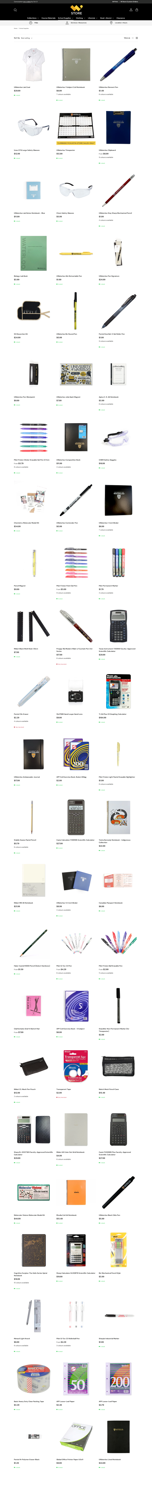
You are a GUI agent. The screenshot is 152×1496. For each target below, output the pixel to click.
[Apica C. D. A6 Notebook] (118, 374)
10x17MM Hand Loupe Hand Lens (69, 714)
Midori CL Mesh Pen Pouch (25, 1089)
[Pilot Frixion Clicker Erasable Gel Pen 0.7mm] (33, 437)
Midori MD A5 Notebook (23, 903)
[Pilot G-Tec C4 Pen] (76, 943)
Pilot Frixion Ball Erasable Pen (110, 966)
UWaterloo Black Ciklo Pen (109, 1215)
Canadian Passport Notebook (111, 903)
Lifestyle (91, 18)
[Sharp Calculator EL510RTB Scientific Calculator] (76, 1250)
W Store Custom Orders (129, 2)
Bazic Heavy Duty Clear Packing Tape (29, 1401)
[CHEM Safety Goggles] (118, 437)
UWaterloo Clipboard (107, 150)
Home (15, 28)
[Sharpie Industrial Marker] (118, 1315)
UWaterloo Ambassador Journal (27, 777)
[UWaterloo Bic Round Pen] (76, 311)
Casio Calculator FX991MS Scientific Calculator (75, 840)
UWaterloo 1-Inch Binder (109, 523)
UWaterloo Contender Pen (67, 523)
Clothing (79, 18)
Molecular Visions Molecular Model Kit (29, 1215)
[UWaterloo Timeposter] (76, 127)
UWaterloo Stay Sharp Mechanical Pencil (115, 213)
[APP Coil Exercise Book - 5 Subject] (76, 1006)
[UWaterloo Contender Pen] (76, 500)
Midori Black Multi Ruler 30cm (26, 649)
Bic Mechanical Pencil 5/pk (110, 1273)
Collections (32, 18)
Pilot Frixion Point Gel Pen (66, 586)
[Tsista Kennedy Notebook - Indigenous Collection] (118, 817)
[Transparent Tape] (76, 1066)
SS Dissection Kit (21, 334)
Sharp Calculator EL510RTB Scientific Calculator (75, 1273)
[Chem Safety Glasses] (76, 190)
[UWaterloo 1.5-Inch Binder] (76, 880)
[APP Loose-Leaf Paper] (76, 1378)
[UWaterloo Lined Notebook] (118, 1436)
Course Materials (49, 18)
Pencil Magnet (20, 586)
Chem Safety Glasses (65, 213)
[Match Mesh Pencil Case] (118, 1066)
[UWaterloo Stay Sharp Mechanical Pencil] (118, 190)
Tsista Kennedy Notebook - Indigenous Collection (114, 841)
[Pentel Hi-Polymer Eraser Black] (33, 1436)
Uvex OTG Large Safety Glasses (27, 150)
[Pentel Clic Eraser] (33, 691)
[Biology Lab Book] (33, 253)
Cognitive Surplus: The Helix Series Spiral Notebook (30, 1274)
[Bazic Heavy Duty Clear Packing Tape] (33, 1378)
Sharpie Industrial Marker (109, 1338)
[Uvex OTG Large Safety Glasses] (33, 127)
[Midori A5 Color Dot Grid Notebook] (76, 1129)
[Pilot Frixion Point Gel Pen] (76, 563)
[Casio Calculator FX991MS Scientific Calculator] (76, 817)
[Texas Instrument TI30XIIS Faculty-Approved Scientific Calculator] (118, 626)
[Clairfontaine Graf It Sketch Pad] (33, 1006)
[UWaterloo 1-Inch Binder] (118, 500)
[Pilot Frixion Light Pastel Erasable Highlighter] (118, 754)
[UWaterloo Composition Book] (76, 437)
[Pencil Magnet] (33, 563)
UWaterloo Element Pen (108, 87)
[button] (137, 10)
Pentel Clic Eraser (21, 714)
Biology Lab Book (21, 276)
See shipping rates (41, 2)
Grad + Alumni (105, 18)
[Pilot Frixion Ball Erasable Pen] (118, 943)
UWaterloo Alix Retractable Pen (69, 276)
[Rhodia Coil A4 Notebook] (76, 1192)
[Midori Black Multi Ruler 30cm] (33, 626)
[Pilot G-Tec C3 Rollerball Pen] (76, 1315)
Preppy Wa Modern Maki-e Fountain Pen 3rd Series (74, 650)
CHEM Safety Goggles (107, 460)
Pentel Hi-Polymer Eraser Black (26, 1459)
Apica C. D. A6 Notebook (108, 397)
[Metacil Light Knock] (33, 1315)
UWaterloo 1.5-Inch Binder (67, 903)
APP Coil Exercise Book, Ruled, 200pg (71, 777)
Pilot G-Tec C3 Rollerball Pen (68, 1338)
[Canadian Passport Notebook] (118, 880)
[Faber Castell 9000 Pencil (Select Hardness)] (33, 943)
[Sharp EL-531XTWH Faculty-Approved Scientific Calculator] (33, 1129)
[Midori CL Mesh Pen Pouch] (33, 1066)
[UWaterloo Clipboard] (118, 127)
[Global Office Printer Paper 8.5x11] (76, 1436)
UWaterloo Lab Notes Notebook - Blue (29, 213)
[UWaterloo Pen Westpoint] (33, 374)
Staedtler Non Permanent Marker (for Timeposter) (114, 1030)
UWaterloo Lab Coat (22, 87)
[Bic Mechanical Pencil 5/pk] (118, 1250)
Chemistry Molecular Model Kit (26, 523)
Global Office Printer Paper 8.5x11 (69, 1459)
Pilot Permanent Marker (108, 586)
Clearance (121, 18)
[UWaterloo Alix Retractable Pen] (76, 253)
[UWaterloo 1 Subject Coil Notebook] (76, 64)
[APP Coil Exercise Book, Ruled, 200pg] (76, 754)
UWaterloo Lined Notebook (110, 1459)
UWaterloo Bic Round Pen (66, 334)
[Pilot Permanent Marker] (118, 563)
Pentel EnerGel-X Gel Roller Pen (112, 334)
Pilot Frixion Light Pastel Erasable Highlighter (117, 777)
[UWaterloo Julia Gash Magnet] (76, 374)
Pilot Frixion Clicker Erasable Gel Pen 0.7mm (31, 460)
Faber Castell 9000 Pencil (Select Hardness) (32, 966)
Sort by (17, 38)
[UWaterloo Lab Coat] (33, 64)
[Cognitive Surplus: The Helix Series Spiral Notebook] (33, 1250)
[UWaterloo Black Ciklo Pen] (118, 1192)
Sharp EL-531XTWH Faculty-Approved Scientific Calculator (33, 1153)
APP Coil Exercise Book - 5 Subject (70, 1029)
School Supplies (64, 18)
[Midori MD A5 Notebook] (33, 880)
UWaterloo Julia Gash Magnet (68, 397)
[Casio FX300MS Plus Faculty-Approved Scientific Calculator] (118, 1129)
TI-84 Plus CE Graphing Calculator (112, 714)
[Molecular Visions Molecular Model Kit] (33, 1192)
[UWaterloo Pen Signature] (118, 253)
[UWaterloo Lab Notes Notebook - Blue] (33, 190)
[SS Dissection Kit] (33, 311)
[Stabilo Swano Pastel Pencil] (33, 817)
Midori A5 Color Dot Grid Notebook (70, 1152)
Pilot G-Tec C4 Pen (64, 966)
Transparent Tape (63, 1089)
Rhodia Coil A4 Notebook (66, 1215)
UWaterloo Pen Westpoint (24, 397)
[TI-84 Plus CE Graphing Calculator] (118, 691)
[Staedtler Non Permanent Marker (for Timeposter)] (118, 1006)
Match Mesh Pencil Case (109, 1089)
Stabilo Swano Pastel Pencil (25, 840)
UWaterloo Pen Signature (109, 276)
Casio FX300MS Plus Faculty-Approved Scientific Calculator (115, 1153)
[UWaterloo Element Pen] (118, 64)
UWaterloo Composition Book (68, 460)
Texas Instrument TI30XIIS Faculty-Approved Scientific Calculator (117, 650)
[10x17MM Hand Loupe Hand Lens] (76, 691)
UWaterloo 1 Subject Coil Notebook (70, 87)
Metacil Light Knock (22, 1338)
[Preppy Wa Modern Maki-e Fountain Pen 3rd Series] (76, 626)
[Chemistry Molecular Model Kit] (33, 500)
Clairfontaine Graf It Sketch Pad (26, 1029)
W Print (115, 2)
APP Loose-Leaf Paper (65, 1401)
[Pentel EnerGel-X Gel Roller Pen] (118, 311)
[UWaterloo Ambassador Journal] (33, 754)
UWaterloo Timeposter (65, 150)
